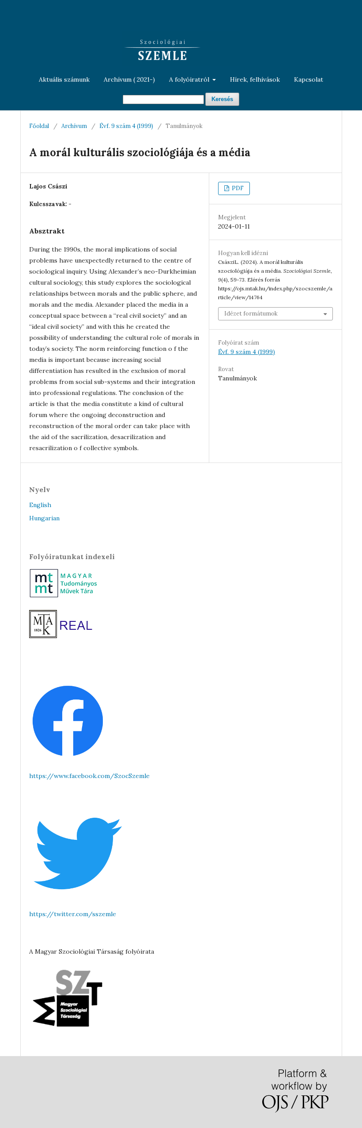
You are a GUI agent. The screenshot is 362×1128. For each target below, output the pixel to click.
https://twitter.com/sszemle (72, 914)
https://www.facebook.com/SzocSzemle (89, 776)
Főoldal (39, 126)
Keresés (222, 99)
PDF (237, 188)
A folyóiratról (190, 79)
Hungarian (44, 518)
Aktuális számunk (64, 79)
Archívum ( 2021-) (129, 79)
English (40, 505)
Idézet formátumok (251, 313)
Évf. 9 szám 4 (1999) (126, 126)
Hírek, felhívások (255, 79)
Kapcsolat (308, 79)
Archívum (74, 126)
